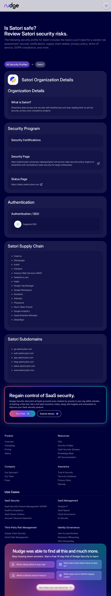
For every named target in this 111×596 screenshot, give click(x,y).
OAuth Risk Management (16, 537)
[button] (106, 5)
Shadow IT (63, 506)
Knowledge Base (66, 453)
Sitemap (62, 484)
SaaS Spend (64, 510)
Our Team (9, 476)
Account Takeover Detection (18, 518)
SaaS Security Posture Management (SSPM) (26, 506)
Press (7, 480)
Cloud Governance (66, 514)
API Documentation (67, 457)
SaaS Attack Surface (14, 514)
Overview (9, 441)
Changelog (10, 445)
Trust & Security (65, 472)
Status (8, 453)
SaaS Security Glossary (69, 449)
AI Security (63, 518)
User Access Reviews (68, 533)
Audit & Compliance (14, 510)
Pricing (8, 449)
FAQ (60, 441)
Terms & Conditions (67, 476)
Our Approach (11, 472)
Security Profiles (65, 445)
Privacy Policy (64, 480)
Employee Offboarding (68, 537)
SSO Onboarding (66, 541)
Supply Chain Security (15, 533)
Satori (40, 64)
